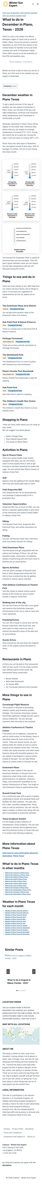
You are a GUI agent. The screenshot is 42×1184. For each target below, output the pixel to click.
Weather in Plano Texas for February (17, 913)
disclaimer (7, 1165)
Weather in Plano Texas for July (15, 923)
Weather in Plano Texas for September (17, 928)
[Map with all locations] (21, 1036)
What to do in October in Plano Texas (17, 892)
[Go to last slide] (8, 971)
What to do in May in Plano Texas (16, 881)
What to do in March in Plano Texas (16, 877)
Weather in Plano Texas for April (15, 917)
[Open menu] (33, 4)
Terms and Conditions (12, 1133)
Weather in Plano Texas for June (15, 921)
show (14, 86)
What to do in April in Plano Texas (16, 879)
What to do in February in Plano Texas (17, 875)
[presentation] (21, 965)
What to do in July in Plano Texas (15, 885)
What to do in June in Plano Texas (16, 883)
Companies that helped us (14, 1137)
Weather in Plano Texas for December (17, 934)
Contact (6, 1129)
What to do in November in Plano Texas (17, 894)
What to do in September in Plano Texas (18, 890)
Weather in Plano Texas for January (16, 910)
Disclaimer (29, 1129)
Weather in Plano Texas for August (16, 925)
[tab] (16, 990)
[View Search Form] (38, 4)
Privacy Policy (17, 1129)
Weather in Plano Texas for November (17, 932)
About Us (31, 1137)
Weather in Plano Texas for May (15, 919)
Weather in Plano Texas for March (16, 915)
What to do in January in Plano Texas (17, 873)
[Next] (33, 971)
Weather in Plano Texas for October (16, 930)
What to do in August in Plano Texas (16, 887)
